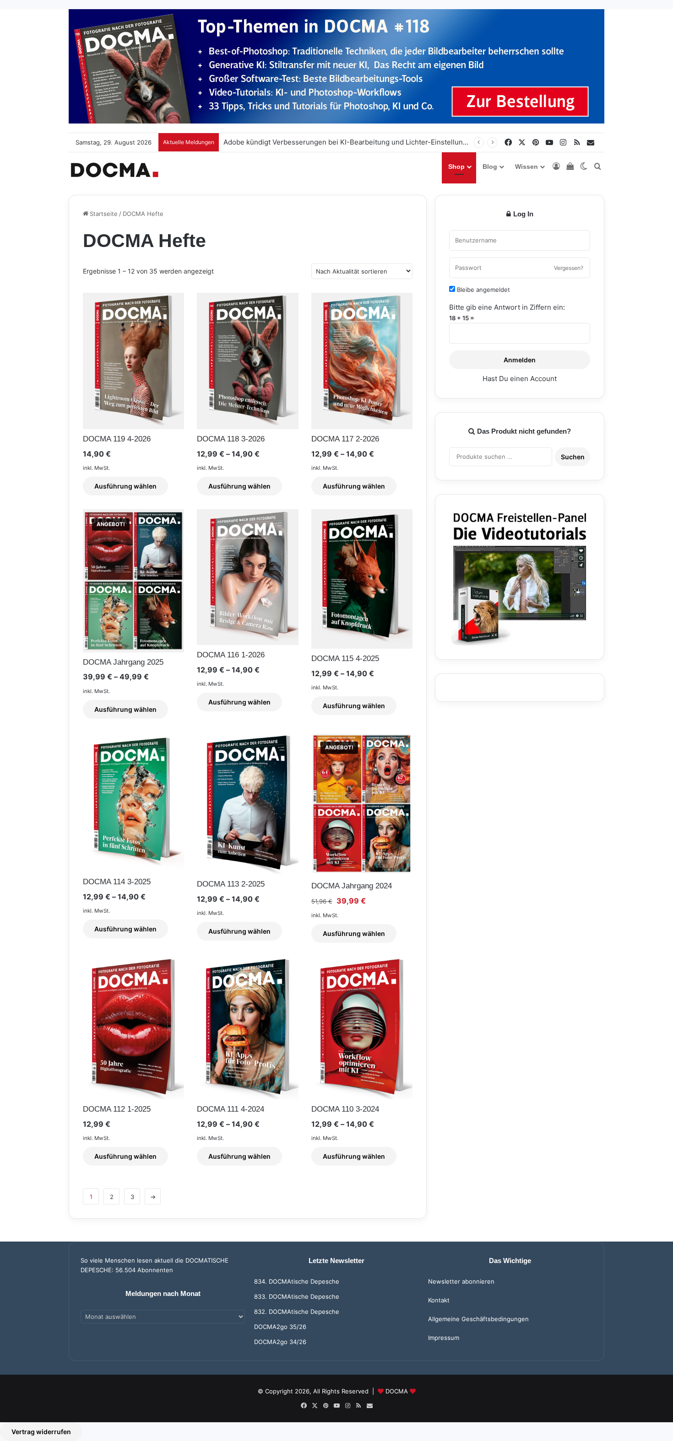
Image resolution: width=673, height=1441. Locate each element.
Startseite (104, 213)
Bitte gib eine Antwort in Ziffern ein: (507, 307)
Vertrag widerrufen (41, 1432)
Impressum (443, 1337)
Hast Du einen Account (520, 378)
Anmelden (520, 360)
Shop (456, 166)
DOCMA (396, 1391)
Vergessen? (568, 267)
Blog (490, 166)
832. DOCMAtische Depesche (296, 1311)
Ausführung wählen (125, 486)
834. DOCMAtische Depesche (296, 1281)
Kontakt (439, 1300)
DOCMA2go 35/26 (280, 1326)
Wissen (526, 166)
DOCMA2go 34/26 (280, 1341)
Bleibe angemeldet (482, 289)
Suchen (573, 457)
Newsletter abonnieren (461, 1281)
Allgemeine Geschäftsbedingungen (478, 1319)
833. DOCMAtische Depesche (296, 1296)
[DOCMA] (114, 170)
